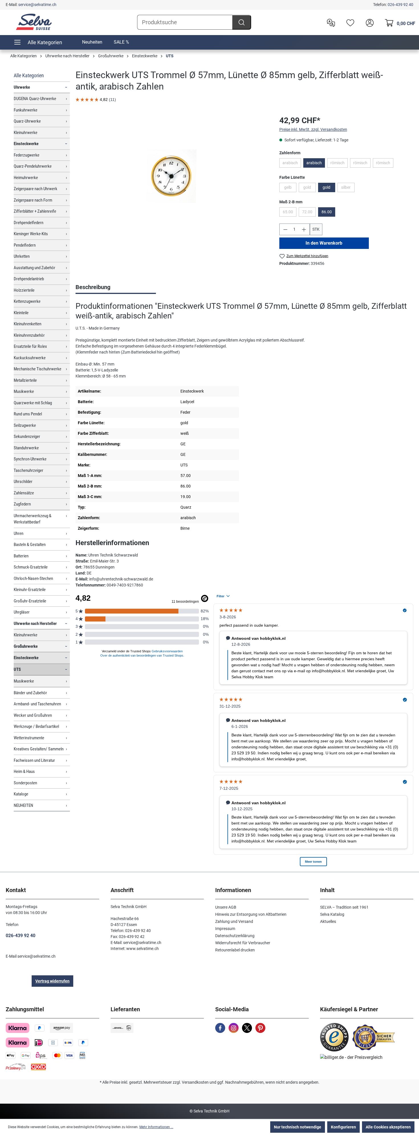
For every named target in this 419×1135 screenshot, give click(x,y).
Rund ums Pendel (28, 414)
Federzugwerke (26, 155)
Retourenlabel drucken (235, 950)
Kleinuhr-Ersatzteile (30, 589)
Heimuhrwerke (26, 177)
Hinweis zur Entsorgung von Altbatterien (250, 914)
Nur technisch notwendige (297, 1127)
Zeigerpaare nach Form (33, 200)
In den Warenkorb (324, 243)
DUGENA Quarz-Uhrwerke (35, 98)
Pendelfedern (25, 245)
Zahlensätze (24, 493)
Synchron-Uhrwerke (30, 459)
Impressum (225, 928)
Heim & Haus (24, 771)
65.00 (289, 213)
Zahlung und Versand (234, 921)
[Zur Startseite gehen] (34, 22)
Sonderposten (25, 782)
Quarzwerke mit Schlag (33, 402)
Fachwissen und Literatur (34, 760)
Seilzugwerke (25, 425)
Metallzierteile (25, 380)
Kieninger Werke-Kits (31, 233)
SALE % (121, 42)
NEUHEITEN (23, 805)
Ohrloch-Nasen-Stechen (33, 578)
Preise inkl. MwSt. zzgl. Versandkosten (313, 129)
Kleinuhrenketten (27, 323)
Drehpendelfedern (28, 222)
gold (309, 188)
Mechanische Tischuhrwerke (37, 368)
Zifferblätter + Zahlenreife (35, 211)
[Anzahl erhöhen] (304, 229)
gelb (290, 188)
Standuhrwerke (26, 447)
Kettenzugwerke (27, 301)
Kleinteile (21, 312)
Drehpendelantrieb (29, 278)
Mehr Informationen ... (156, 1127)
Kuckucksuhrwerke (30, 357)
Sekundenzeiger (27, 436)
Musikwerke (24, 391)
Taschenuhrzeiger (28, 470)
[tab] (116, 287)
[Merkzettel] (349, 22)
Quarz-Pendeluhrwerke (33, 166)
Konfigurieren (343, 1127)
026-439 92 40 (400, 4)
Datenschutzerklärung (235, 935)
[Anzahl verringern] (285, 229)
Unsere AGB (225, 907)
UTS (17, 669)
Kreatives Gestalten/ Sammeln (39, 749)
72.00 (309, 213)
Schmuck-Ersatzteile (31, 567)
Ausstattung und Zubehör (34, 267)
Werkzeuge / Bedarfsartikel (36, 726)
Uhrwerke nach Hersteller (35, 623)
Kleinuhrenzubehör (29, 335)
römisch (339, 164)
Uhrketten (22, 256)
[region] (172, 176)
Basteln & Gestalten (30, 544)
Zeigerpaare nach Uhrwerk (35, 188)
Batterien (21, 556)
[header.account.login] (368, 22)
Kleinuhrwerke (25, 132)
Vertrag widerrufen (52, 981)
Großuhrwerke (26, 646)
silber (348, 188)
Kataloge (21, 794)
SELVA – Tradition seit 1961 (344, 907)
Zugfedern (22, 504)
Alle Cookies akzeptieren (388, 1127)
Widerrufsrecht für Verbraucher (242, 943)
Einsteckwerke (26, 143)
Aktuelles (328, 921)
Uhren (18, 533)
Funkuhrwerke (25, 110)
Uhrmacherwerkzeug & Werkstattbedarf (32, 519)
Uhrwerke (22, 87)
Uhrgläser (22, 612)
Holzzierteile (24, 290)
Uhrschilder (23, 481)
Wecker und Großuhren (33, 715)
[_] (171, 176)
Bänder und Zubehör (30, 692)
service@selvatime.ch (37, 4)
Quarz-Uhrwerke (27, 121)
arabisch (291, 164)
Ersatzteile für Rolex (30, 346)
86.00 (327, 212)
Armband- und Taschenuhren (37, 703)
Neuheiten (92, 42)
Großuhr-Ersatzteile (30, 601)
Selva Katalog (332, 914)
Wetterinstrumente (29, 737)
